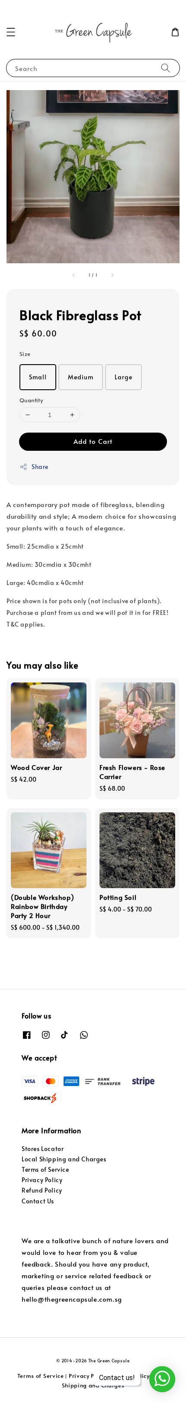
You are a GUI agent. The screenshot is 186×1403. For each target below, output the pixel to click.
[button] (10, 32)
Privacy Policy (42, 1180)
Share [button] (40, 466)
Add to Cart (93, 441)
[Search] (166, 67)
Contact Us (38, 1201)
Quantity (31, 400)
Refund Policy (42, 1190)
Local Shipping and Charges (64, 1159)
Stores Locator (43, 1148)
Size (25, 354)
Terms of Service (45, 1169)
